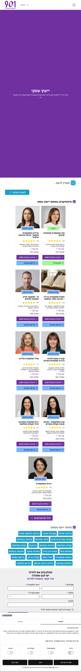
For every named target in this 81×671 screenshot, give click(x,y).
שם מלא (69, 585)
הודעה (70, 601)
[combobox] (23, 597)
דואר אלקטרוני (32, 585)
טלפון (70, 593)
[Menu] (74, 4)
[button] (53, 257)
